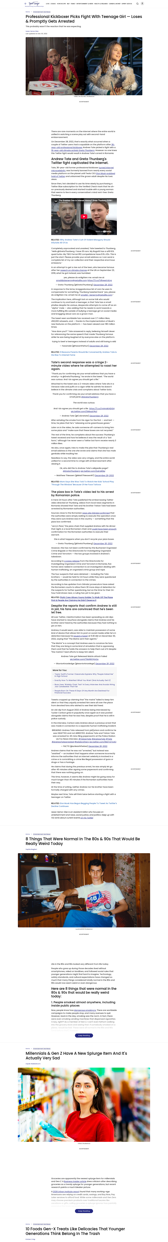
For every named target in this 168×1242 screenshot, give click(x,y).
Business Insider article (75, 1181)
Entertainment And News (41, 12)
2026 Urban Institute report (66, 1191)
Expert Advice (127, 4)
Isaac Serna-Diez (32, 31)
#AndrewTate (98, 739)
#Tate (109, 739)
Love (47, 4)
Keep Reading (84, 1035)
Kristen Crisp (30, 1239)
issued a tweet (81, 636)
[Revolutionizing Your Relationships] (34, 4)
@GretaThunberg (89, 397)
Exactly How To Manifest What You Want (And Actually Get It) (83, 680)
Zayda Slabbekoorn (33, 1064)
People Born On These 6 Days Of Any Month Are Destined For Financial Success (82, 692)
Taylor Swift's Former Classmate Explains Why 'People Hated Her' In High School (84, 675)
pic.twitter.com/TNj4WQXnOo (84, 659)
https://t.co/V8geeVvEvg (99, 280)
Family (73, 4)
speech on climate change (73, 270)
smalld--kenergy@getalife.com (96, 295)
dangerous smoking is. (85, 1010)
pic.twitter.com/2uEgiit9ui (93, 471)
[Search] (137, 3)
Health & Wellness (101, 4)
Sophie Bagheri (31, 849)
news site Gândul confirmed (96, 513)
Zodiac (53, 4)
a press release (72, 561)
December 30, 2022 (103, 543)
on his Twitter (86, 817)
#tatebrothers (81, 741)
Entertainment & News (85, 4)
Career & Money (115, 4)
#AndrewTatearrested (63, 741)
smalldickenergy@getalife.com (71, 280)
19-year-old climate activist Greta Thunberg (72, 150)
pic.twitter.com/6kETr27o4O (102, 741)
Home (28, 12)
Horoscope (61, 4)
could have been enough (104, 529)
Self (68, 4)
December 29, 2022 (104, 475)
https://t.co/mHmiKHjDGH (102, 408)
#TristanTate (85, 739)
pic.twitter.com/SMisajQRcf (84, 411)
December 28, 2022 (103, 284)
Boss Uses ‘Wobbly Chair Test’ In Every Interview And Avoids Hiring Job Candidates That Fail (85, 685)
